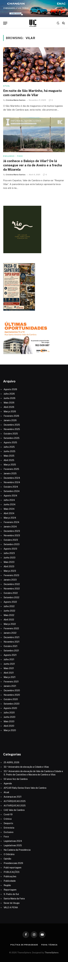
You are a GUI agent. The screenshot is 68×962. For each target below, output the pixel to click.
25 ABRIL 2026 (11, 762)
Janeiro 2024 (10, 526)
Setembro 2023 (11, 544)
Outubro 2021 (10, 646)
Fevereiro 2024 (11, 522)
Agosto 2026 (10, 389)
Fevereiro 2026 (11, 416)
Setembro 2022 (11, 597)
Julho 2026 (9, 394)
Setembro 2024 (12, 491)
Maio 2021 (9, 668)
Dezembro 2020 (12, 690)
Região (7, 885)
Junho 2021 (9, 664)
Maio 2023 (9, 562)
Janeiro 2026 (10, 420)
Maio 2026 (9, 402)
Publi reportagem (12, 867)
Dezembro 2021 (11, 637)
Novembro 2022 (12, 588)
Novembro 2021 (11, 641)
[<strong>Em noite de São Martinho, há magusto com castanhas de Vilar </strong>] (34, 64)
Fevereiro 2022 (11, 628)
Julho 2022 (9, 606)
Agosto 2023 (10, 549)
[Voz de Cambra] (33, 23)
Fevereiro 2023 (11, 575)
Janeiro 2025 (10, 473)
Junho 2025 (9, 451)
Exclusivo (8, 832)
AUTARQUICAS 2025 (15, 805)
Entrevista (9, 827)
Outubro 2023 (11, 540)
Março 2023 (10, 571)
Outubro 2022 (11, 593)
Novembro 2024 (12, 482)
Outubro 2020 (11, 699)
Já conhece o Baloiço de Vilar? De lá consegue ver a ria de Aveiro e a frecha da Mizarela (32, 165)
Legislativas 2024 (13, 841)
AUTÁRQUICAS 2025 (15, 801)
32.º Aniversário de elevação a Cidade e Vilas (26, 767)
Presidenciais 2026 (13, 863)
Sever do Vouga (11, 903)
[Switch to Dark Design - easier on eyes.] (58, 23)
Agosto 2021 (10, 655)
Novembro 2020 (12, 695)
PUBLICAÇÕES (11, 872)
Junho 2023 (9, 557)
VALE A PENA (11, 907)
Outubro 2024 (11, 487)
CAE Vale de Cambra (14, 810)
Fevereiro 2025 (11, 469)
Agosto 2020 (10, 708)
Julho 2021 (9, 659)
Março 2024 (10, 518)
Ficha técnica (49, 945)
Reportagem (10, 889)
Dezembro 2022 (12, 584)
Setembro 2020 (11, 703)
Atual (6, 792)
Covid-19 (8, 814)
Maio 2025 (9, 456)
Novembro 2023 (12, 535)
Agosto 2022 (10, 602)
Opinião (7, 858)
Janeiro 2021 (10, 686)
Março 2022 (10, 624)
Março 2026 (10, 411)
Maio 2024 (9, 509)
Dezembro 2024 (12, 478)
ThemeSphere (52, 952)
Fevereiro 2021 (11, 681)
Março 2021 (9, 677)
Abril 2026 (9, 407)
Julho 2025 (9, 447)
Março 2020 (10, 730)
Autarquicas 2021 (13, 796)
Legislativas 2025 (13, 845)
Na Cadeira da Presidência (17, 850)
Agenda (8, 783)
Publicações (10, 876)
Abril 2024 (9, 513)
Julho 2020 (9, 712)
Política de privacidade (24, 945)
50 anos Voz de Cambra (16, 779)
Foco (6, 836)
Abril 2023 (9, 566)
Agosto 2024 (10, 495)
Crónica (8, 819)
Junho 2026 (9, 398)
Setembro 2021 (11, 650)
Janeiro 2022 (10, 633)
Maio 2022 (9, 615)
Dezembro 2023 (12, 531)
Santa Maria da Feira (14, 898)
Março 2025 (10, 464)
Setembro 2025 (11, 438)
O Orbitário (9, 854)
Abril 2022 (9, 619)
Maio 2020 (9, 721)
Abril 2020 (9, 726)
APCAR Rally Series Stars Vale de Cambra (25, 788)
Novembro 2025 (12, 429)
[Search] (63, 23)
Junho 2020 (9, 717)
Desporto (8, 823)
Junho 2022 (9, 610)
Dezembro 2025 (12, 425)
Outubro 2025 (11, 433)
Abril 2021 (9, 672)
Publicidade (10, 881)
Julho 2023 (9, 553)
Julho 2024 (9, 500)
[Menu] (5, 23)
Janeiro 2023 (10, 579)
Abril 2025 (9, 460)
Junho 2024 (9, 504)
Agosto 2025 (10, 442)
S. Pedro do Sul (11, 894)
